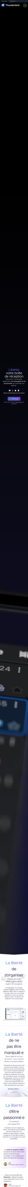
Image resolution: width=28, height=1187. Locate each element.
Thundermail (12, 1)
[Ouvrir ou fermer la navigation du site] (25, 5)
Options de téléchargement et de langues (14, 392)
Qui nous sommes (13, 1089)
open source (8, 1078)
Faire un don (18, 402)
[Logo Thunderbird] (10, 5)
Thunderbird (4, 1)
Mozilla (18, 1080)
